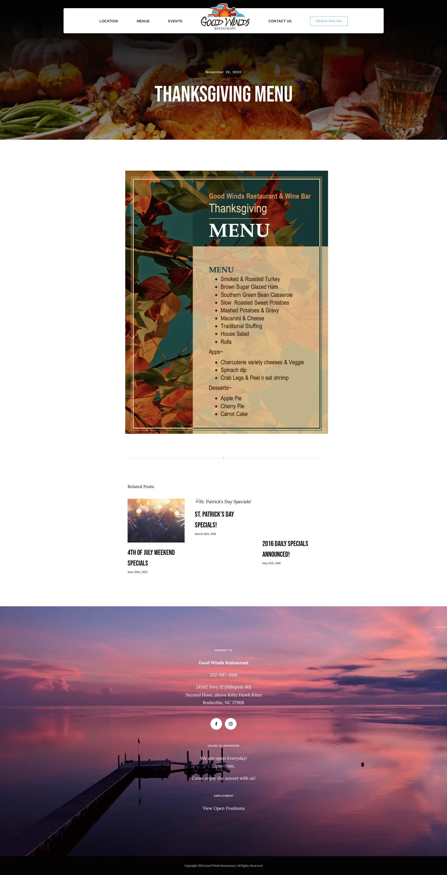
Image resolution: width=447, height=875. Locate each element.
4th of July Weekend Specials (156, 521)
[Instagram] (231, 724)
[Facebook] (216, 724)
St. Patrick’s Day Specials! (223, 502)
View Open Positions (224, 808)
